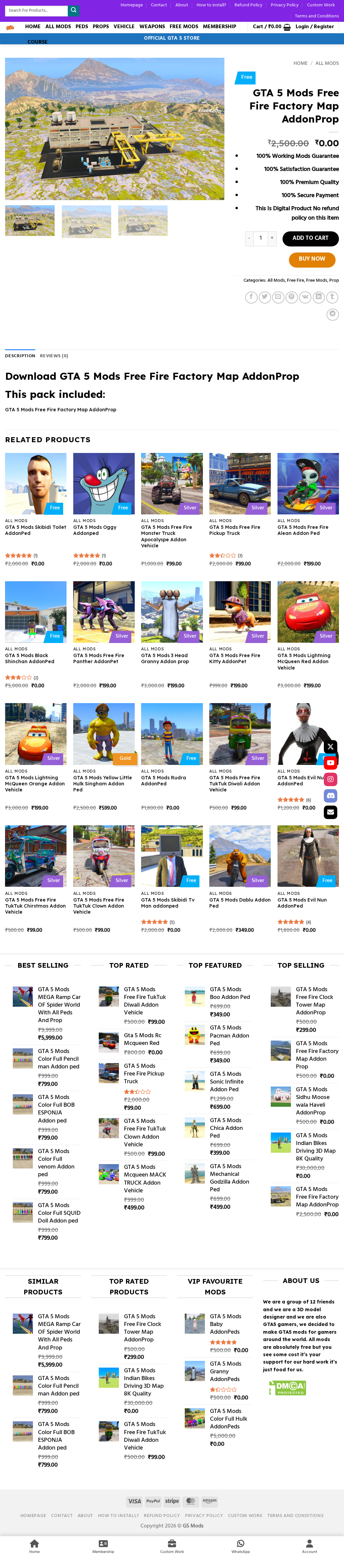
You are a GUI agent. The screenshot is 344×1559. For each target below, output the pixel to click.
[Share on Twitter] (265, 297)
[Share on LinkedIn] (319, 297)
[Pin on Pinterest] (292, 297)
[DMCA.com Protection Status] (284, 1389)
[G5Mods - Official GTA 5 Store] (10, 27)
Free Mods (316, 280)
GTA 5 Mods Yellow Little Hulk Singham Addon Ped (102, 784)
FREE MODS (184, 26)
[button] (272, 27)
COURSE (38, 42)
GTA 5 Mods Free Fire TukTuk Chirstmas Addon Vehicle (35, 906)
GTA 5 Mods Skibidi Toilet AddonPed (35, 530)
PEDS (82, 26)
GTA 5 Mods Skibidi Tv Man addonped (168, 903)
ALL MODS (58, 26)
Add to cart (311, 238)
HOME (33, 26)
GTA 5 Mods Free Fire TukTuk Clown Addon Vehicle (98, 906)
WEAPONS (152, 26)
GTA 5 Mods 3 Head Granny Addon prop (165, 658)
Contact (159, 5)
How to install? (211, 5)
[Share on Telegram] (333, 315)
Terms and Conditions (317, 16)
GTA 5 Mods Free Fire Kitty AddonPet (234, 658)
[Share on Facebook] (251, 297)
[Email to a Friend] (278, 297)
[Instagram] (330, 779)
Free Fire (295, 280)
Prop (334, 280)
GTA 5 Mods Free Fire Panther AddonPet (98, 658)
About (181, 5)
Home (301, 64)
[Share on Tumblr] (332, 297)
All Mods (327, 64)
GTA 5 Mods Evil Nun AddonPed (302, 781)
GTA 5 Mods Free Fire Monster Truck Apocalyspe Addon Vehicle (166, 536)
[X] (330, 746)
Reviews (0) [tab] (54, 356)
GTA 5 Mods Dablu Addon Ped (240, 903)
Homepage (132, 5)
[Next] (211, 129)
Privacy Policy (285, 5)
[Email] (330, 812)
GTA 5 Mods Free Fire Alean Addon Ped (303, 530)
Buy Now (312, 259)
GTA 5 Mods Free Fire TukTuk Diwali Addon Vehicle (234, 784)
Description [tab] (20, 356)
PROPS (101, 26)
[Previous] (18, 129)
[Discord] (330, 796)
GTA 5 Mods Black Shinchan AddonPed (29, 658)
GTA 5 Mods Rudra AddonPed (163, 781)
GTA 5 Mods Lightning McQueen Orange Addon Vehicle (35, 784)
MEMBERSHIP (219, 26)
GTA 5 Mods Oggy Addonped (94, 530)
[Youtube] (330, 763)
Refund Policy (248, 5)
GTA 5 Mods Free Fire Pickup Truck (234, 530)
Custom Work (321, 5)
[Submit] (73, 10)
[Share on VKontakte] (305, 297)
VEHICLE (124, 26)
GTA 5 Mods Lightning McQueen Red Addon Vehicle (304, 661)
